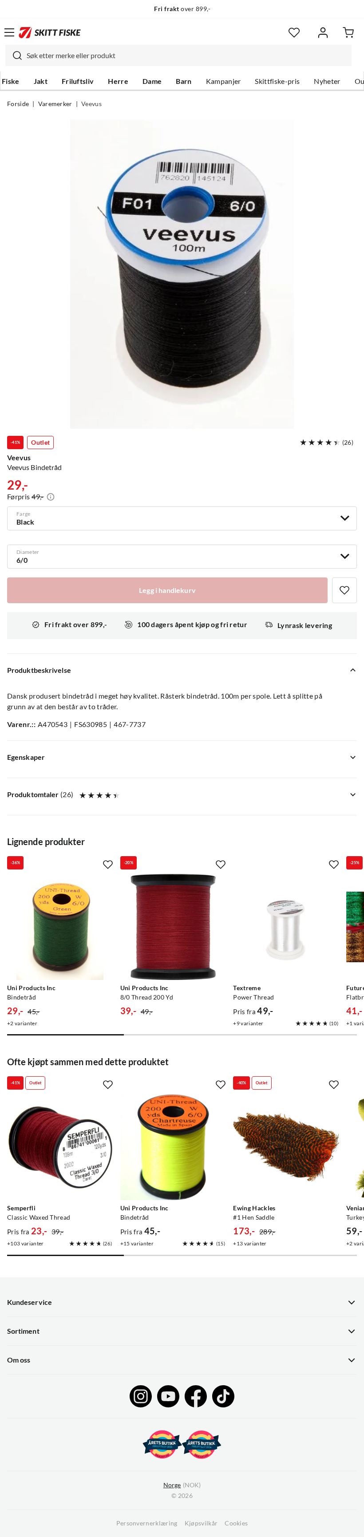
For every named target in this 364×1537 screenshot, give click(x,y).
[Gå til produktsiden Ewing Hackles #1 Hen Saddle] (286, 1147)
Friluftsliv (78, 81)
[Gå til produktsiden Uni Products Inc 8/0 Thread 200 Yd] (173, 927)
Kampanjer (223, 81)
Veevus (91, 103)
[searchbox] (187, 55)
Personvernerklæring (147, 1523)
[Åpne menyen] (9, 32)
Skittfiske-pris (277, 81)
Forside (18, 103)
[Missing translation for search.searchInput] (13, 55)
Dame (152, 81)
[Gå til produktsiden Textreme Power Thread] (286, 927)
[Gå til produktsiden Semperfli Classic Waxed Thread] (60, 1147)
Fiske (11, 81)
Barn (183, 81)
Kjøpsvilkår (201, 1523)
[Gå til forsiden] (50, 32)
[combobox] (178, 55)
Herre (118, 81)
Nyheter (327, 81)
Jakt (40, 81)
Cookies (236, 1523)
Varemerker (55, 103)
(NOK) (182, 1485)
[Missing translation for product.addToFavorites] (344, 590)
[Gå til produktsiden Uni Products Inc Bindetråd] (60, 927)
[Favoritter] (294, 32)
